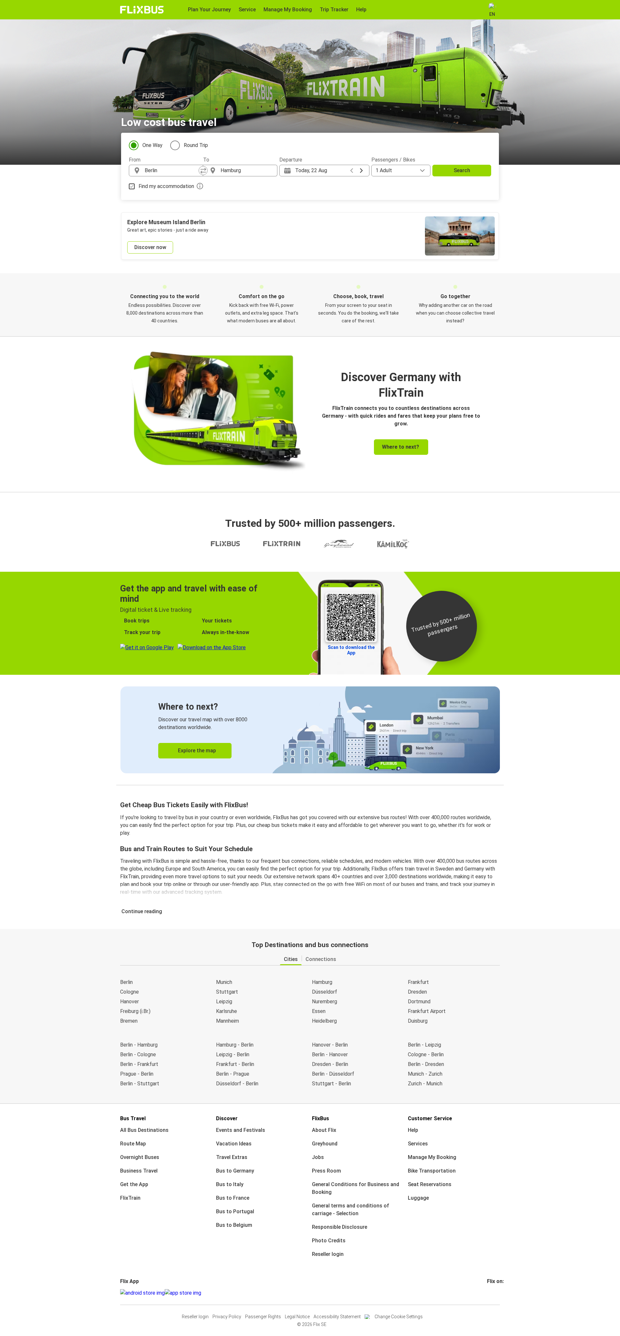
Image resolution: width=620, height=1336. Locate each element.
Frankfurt (418, 982)
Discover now (150, 247)
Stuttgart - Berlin (331, 1083)
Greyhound (324, 1144)
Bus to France (232, 1198)
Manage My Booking (432, 1157)
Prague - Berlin (136, 1074)
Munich (224, 982)
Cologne (129, 992)
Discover (227, 1118)
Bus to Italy (229, 1184)
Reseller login (328, 1254)
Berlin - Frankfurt (139, 1064)
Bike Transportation (432, 1171)
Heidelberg (324, 1021)
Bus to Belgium (234, 1225)
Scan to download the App (351, 650)
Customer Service (430, 1118)
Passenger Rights (263, 1316)
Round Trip (196, 145)
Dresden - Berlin (330, 1064)
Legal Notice (297, 1316)
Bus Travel (133, 1118)
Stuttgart (227, 992)
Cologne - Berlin (426, 1054)
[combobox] (172, 170)
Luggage (418, 1198)
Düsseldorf (324, 992)
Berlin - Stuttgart (139, 1083)
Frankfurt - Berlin (235, 1064)
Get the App (134, 1184)
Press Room (326, 1171)
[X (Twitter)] (496, 1293)
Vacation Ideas (234, 1144)
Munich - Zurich (425, 1074)
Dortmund (419, 1001)
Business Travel (139, 1171)
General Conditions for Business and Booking (355, 1188)
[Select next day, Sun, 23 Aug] (361, 170)
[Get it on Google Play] (142, 1293)
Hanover (129, 1001)
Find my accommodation (166, 186)
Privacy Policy (226, 1316)
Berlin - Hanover (330, 1054)
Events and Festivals (240, 1130)
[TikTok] (498, 1293)
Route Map (133, 1144)
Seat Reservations (429, 1184)
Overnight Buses (139, 1157)
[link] (310, 729)
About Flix (324, 1130)
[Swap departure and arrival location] (203, 170)
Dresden (417, 992)
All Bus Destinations (144, 1130)
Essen (319, 1011)
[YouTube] (492, 1293)
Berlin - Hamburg (139, 1045)
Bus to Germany (235, 1171)
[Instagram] (490, 1293)
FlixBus (320, 1118)
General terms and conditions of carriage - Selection (350, 1209)
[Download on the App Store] (183, 1293)
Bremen (129, 1021)
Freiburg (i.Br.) (135, 1011)
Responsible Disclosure (339, 1227)
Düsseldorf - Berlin (237, 1083)
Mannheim (227, 1021)
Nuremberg (324, 1001)
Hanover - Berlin (330, 1045)
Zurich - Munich (425, 1083)
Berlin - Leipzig (424, 1045)
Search (462, 170)
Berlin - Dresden (426, 1064)
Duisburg (418, 1021)
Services (418, 1144)
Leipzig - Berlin (232, 1054)
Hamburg (322, 982)
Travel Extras (231, 1157)
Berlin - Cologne (138, 1054)
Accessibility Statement (337, 1316)
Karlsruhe (226, 1011)
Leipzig (224, 1001)
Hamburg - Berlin (234, 1045)
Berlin (126, 982)
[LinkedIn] (494, 1293)
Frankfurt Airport (427, 1011)
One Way (152, 145)
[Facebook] (488, 1293)
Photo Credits (329, 1240)
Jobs (318, 1157)
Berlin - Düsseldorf (333, 1074)
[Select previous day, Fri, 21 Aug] (352, 170)
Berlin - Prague (232, 1074)
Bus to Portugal (235, 1211)
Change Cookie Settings (399, 1316)
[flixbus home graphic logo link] (142, 10)
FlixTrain (130, 1198)
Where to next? (400, 447)
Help (413, 1130)
